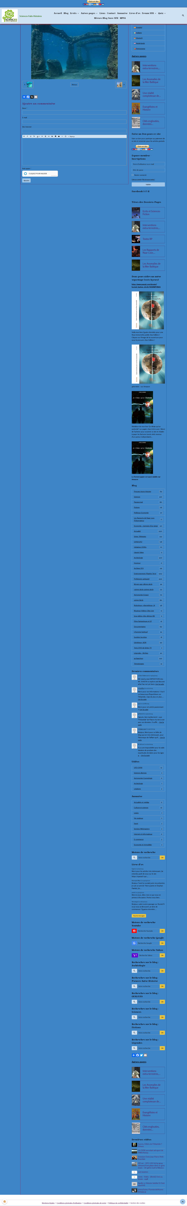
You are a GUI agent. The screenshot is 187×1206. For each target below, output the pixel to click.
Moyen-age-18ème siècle (148, 584)
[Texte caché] (52, 136)
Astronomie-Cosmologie (148, 778)
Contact (111, 13)
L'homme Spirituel (148, 632)
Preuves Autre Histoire (148, 491)
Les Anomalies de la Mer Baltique (151, 81)
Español (139, 27)
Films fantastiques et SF (148, 621)
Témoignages (148, 664)
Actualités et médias (148, 802)
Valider (148, 184)
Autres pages (88, 13)
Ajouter (26, 180)
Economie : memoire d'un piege (148, 526)
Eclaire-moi (142, 729)
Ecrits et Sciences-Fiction (152, 213)
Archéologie (148, 558)
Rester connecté (140, 175)
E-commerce (148, 839)
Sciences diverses (148, 773)
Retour (74, 85)
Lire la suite (159, 684)
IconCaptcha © (54, 175)
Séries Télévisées (148, 536)
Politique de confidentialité (118, 1203)
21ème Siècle (148, 600)
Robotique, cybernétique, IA (148, 605)
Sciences (148, 497)
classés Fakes (148, 552)
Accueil (58, 13)
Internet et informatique (148, 834)
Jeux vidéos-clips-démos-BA (148, 616)
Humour (148, 563)
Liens (102, 13)
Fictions (148, 507)
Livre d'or (134, 13)
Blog (66, 13)
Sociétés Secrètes (148, 637)
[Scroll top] (182, 1201)
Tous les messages (139, 916)
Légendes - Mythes (148, 653)
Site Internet (26, 127)
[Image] (55, 136)
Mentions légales (48, 1203)
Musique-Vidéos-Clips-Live (148, 611)
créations (148, 789)
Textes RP (147, 239)
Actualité (148, 531)
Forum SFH (148, 13)
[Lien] (49, 136)
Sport (148, 823)
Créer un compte (136, 179)
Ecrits (73, 13)
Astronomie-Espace (148, 595)
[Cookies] (4, 1201)
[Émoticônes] (65, 136)
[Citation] (42, 136)
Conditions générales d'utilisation (69, 1203)
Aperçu (72, 136)
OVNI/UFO (148, 542)
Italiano (139, 33)
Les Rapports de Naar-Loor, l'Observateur (151, 251)
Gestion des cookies (137, 1203)
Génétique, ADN (148, 642)
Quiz (161, 13)
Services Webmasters (148, 829)
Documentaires (148, 627)
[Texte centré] (45, 136)
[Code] (62, 136)
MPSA (123, 18)
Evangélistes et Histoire (150, 108)
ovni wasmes (143, 1172)
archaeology (148, 658)
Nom (24, 108)
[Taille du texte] (34, 136)
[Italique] (27, 136)
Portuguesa (140, 48)
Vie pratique (148, 818)
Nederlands (140, 43)
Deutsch (139, 38)
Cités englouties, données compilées (151, 122)
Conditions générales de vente (95, 1203)
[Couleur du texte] (38, 136)
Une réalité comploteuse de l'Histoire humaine (152, 94)
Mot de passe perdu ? (148, 179)
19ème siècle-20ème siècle (148, 589)
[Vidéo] (59, 136)
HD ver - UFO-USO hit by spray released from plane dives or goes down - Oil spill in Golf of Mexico (151, 1165)
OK (162, 857)
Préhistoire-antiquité (148, 579)
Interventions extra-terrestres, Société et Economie (151, 67)
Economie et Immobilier (148, 845)
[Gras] (24, 136)
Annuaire (122, 13)
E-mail (24, 117)
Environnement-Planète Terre (148, 573)
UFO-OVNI (148, 767)
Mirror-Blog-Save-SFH (106, 18)
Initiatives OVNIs (148, 547)
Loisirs (148, 813)
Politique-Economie (148, 513)
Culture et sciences (148, 807)
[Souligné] (30, 136)
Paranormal (148, 502)
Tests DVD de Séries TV (148, 648)
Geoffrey (141, 688)
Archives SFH (148, 568)
